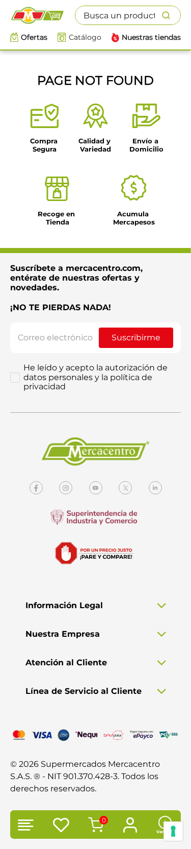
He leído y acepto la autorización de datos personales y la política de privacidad (95, 377)
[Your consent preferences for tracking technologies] (173, 831)
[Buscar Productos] (171, 15)
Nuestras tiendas (151, 37)
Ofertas (34, 37)
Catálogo (85, 37)
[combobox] (128, 15)
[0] (94, 826)
